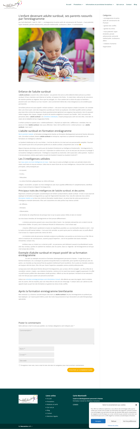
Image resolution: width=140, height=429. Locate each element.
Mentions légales (52, 416)
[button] (136, 405)
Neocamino (24, 426)
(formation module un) (26, 198)
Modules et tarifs (52, 404)
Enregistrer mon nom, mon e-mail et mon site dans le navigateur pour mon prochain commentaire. (52, 365)
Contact (129, 4)
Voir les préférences (129, 421)
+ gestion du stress (109, 29)
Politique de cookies (113, 425)
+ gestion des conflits (109, 26)
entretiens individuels (51, 117)
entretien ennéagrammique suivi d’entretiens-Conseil (43, 279)
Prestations (78, 4)
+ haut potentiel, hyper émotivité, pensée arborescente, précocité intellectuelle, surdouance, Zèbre (111, 36)
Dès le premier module (26, 134)
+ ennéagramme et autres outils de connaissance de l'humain (62, 22)
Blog (135, 4)
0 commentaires (78, 24)
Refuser (113, 421)
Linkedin (75, 404)
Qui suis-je (120, 4)
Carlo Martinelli (26, 22)
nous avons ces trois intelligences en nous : (35, 162)
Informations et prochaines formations (99, 4)
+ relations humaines (109, 44)
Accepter (98, 421)
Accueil (68, 4)
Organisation (107, 46)
